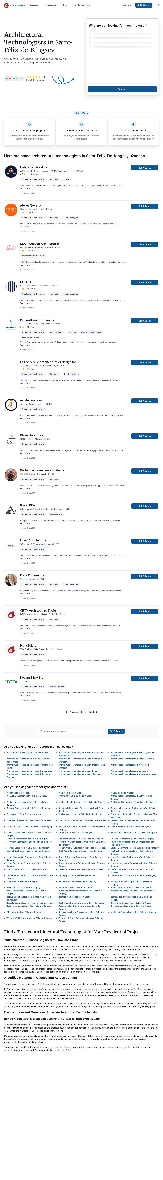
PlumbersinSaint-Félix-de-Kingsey (75, 887)
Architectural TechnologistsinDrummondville (27, 752)
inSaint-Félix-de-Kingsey (18, 793)
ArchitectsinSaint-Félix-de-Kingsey (75, 796)
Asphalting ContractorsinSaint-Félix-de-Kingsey (133, 802)
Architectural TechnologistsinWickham (129, 771)
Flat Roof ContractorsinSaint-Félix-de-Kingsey (80, 838)
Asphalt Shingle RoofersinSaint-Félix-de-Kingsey (81, 802)
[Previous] (61, 712)
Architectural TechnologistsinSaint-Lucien (78, 771)
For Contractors (82, 5)
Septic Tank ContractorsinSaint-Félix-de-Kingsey (81, 903)
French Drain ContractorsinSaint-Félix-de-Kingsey (82, 848)
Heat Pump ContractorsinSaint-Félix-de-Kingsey (81, 851)
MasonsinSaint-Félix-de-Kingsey (22, 881)
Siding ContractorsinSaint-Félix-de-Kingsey (131, 903)
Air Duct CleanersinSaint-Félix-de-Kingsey (26, 796)
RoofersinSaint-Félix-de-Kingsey (74, 897)
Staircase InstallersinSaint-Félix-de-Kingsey (131, 906)
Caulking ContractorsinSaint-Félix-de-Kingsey (80, 814)
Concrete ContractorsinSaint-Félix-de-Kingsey (28, 820)
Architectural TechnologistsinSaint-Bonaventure (29, 771)
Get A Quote (144, 168)
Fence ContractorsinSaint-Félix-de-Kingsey (27, 838)
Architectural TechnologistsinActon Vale (130, 765)
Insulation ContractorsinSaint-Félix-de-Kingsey (80, 869)
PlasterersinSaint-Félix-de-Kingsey (23, 887)
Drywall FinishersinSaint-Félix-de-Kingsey (131, 826)
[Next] (101, 712)
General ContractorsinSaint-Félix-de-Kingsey (28, 851)
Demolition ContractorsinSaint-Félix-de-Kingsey (29, 826)
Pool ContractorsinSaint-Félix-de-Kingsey (131, 887)
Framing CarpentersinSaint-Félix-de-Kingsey (27, 848)
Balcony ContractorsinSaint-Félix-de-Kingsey (28, 808)
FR (158, 5)
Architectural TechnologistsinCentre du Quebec (133, 774)
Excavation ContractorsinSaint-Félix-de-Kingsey (134, 832)
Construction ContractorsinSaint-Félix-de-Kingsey (82, 820)
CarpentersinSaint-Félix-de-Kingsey (23, 814)
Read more (25, 188)
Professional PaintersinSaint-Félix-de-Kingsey (133, 890)
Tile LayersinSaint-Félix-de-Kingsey (23, 912)
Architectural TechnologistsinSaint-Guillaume (80, 774)
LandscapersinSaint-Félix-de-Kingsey (76, 875)
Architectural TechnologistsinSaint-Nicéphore (132, 758)
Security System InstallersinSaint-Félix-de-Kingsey (30, 903)
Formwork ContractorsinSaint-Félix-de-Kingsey (29, 841)
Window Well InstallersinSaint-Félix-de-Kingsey (29, 918)
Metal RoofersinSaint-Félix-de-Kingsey (77, 881)
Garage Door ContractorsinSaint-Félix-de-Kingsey (134, 848)
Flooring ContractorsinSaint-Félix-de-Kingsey (132, 838)
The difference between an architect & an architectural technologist (67, 972)
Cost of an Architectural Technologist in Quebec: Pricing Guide (40, 1050)
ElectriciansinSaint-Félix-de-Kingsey (75, 832)
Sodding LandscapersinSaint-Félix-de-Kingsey (28, 906)
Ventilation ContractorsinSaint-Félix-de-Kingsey (133, 912)
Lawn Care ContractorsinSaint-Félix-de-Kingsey (134, 875)
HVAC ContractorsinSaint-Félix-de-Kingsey (27, 869)
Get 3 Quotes (144, 5)
